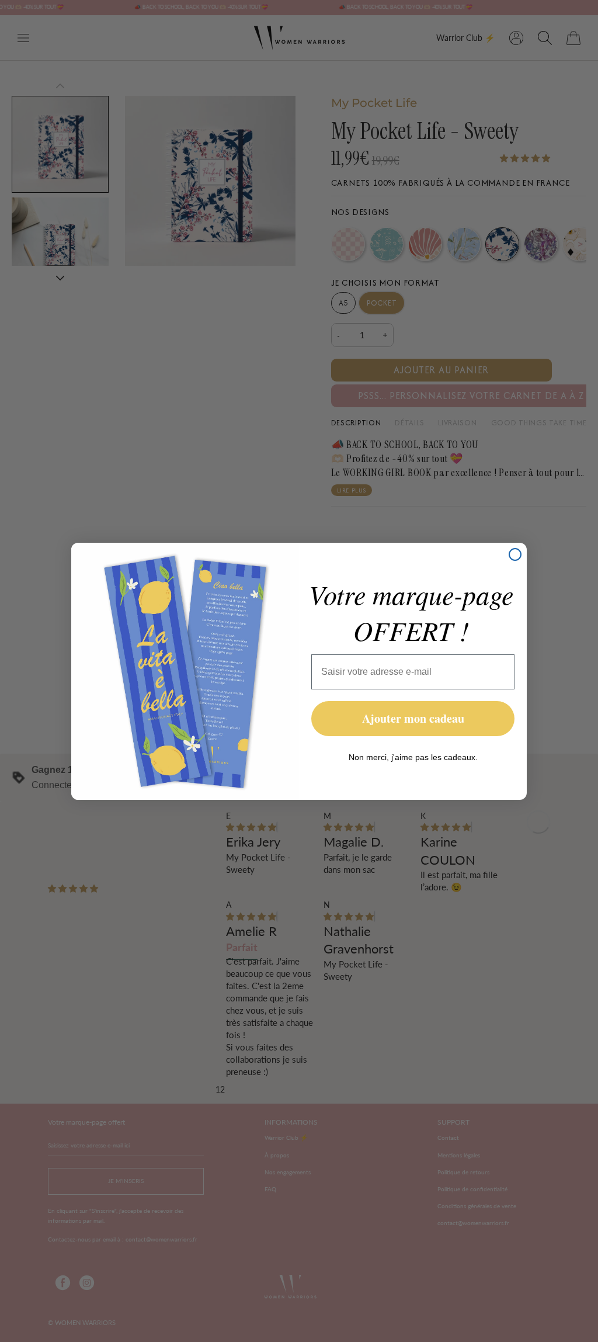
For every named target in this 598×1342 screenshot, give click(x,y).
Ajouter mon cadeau (413, 718)
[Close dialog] (515, 554)
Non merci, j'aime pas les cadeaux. (413, 757)
